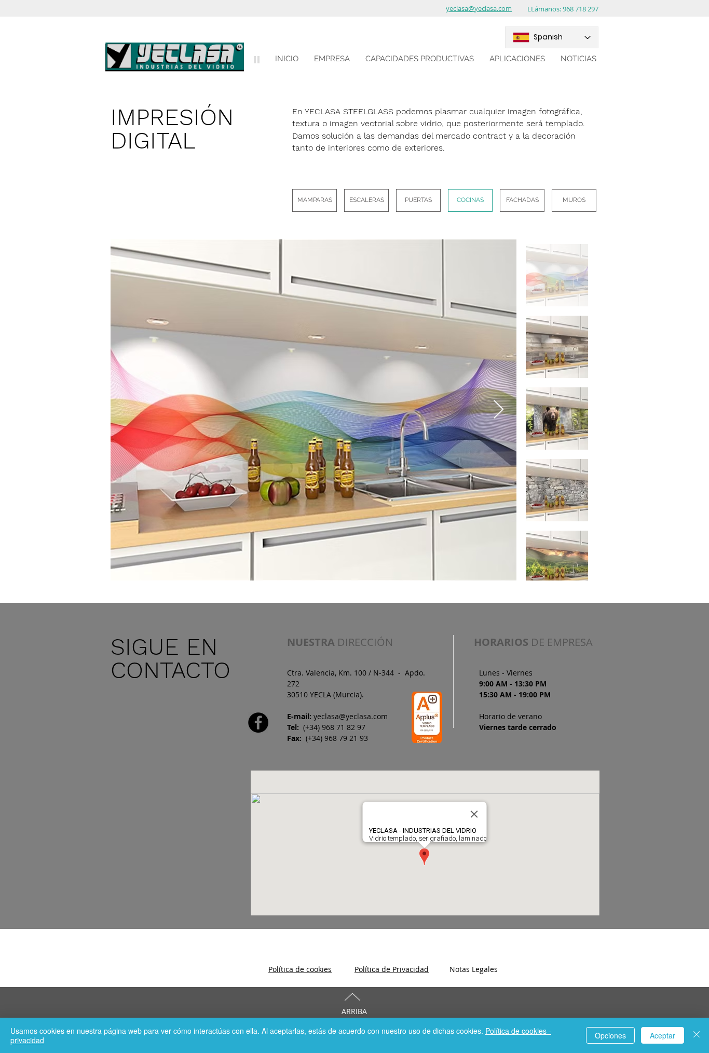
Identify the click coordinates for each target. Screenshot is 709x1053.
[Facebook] (258, 722)
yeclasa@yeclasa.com (350, 716)
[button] (332, 59)
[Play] (257, 59)
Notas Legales (473, 969)
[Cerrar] (696, 1035)
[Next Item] (499, 410)
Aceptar (662, 1035)
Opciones (610, 1035)
